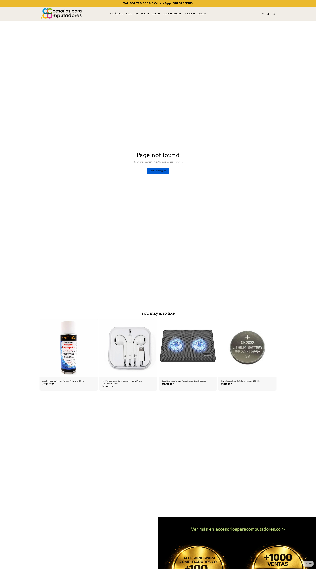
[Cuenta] (268, 13)
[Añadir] (94, 373)
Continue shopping (158, 171)
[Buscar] (263, 13)
